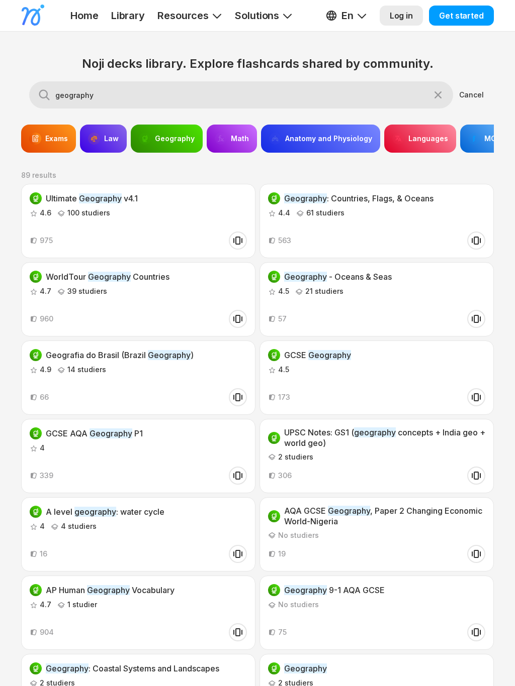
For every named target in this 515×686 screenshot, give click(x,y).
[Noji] (33, 15)
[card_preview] (238, 241)
